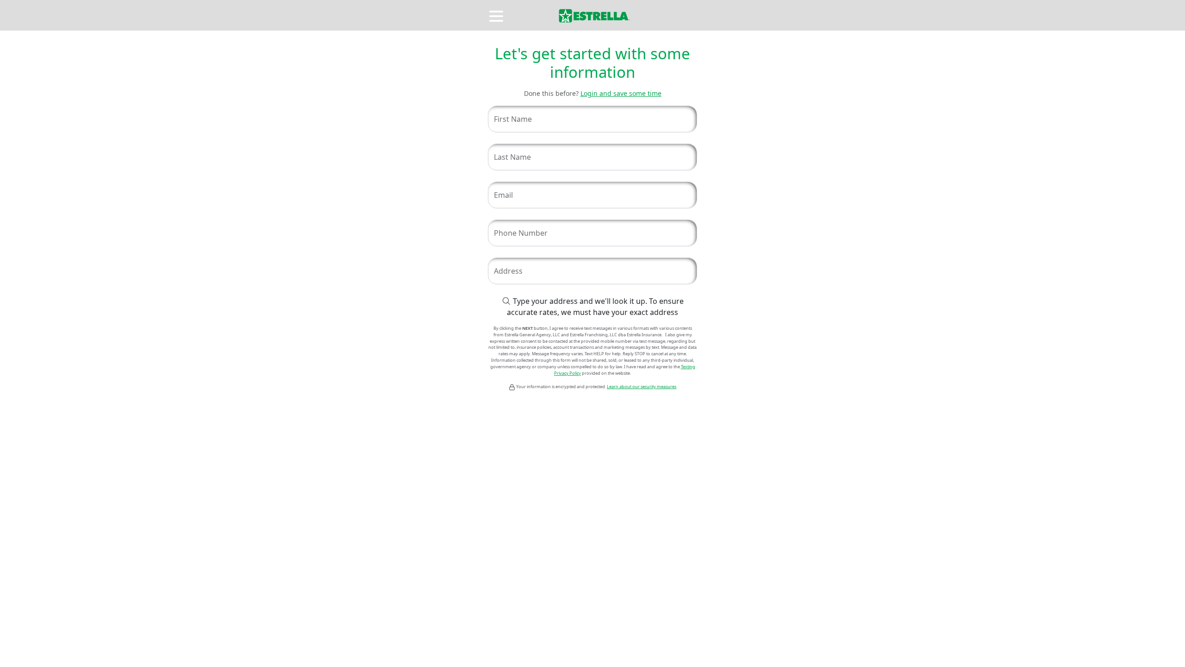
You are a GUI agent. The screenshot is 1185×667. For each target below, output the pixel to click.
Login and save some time (620, 93)
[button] (497, 15)
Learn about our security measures (641, 387)
